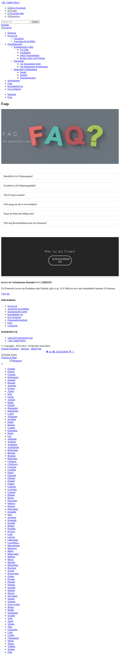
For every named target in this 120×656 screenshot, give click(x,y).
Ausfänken (25, 52)
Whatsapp (17, 360)
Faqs (10, 83)
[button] (60, 260)
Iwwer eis (12, 35)
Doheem (12, 33)
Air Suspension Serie (30, 63)
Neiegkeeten (14, 80)
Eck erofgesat (14, 89)
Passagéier (19, 61)
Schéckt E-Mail (9, 357)
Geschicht (19, 38)
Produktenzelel (15, 44)
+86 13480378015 (10, 2)
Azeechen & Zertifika (24, 41)
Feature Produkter (10, 348)
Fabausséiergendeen (17, 320)
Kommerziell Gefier (23, 47)
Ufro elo (5, 293)
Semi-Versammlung (29, 55)
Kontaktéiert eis (15, 86)
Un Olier (24, 49)
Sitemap (25, 348)
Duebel (23, 75)
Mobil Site (36, 348)
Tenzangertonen (28, 77)
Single (23, 72)
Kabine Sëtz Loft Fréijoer (32, 58)
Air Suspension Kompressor (34, 66)
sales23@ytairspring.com (20, 337)
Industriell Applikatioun (25, 69)
